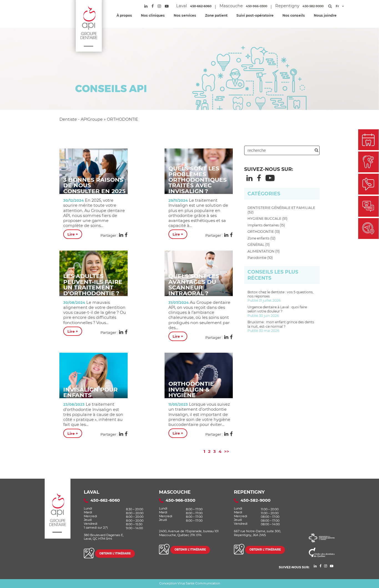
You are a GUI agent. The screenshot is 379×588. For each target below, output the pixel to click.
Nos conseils (293, 15)
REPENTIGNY (249, 492)
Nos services (185, 15)
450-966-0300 (256, 6)
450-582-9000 (313, 6)
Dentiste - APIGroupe (81, 119)
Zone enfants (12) (261, 238)
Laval (91, 492)
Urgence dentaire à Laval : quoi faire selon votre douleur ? (277, 311)
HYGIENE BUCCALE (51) (267, 218)
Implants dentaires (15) (266, 225)
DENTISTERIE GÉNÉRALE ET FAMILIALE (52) (281, 210)
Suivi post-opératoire (255, 15)
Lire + (72, 234)
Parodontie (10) (260, 258)
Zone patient (216, 15)
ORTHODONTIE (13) (263, 231)
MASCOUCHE (175, 492)
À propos (124, 15)
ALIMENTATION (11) (263, 251)
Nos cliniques (153, 15)
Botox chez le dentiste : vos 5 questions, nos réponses (280, 296)
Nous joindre (325, 15)
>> (226, 451)
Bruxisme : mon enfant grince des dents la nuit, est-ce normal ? (280, 326)
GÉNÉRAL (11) (258, 245)
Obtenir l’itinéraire (115, 553)
